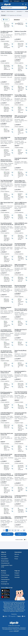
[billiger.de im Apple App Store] (14, 590)
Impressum (22, 627)
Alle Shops (3, 556)
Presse (16, 558)
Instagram (17, 573)
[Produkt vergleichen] (12, 26)
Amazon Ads (4, 581)
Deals (11, 1)
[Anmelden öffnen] (25, 4)
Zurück (8, 534)
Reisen (22, 1)
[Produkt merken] (12, 23)
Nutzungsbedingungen (7, 629)
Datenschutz (4, 627)
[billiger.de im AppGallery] (14, 597)
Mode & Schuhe (10, 11)
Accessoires (19, 11)
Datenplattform (4, 558)
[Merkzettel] (22, 4)
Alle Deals (3, 554)
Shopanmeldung (5, 575)
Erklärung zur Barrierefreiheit (19, 629)
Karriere (16, 556)
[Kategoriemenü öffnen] (2, 4)
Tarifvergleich (16, 1)
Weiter (19, 534)
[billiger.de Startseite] (7, 4)
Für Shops (3, 573)
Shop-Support (4, 577)
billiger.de (3, 11)
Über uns (17, 554)
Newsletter (17, 577)
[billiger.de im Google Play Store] (14, 593)
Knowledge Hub (5, 583)
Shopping (6, 1)
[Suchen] (25, 7)
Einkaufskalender (5, 563)
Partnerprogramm (5, 579)
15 (24, 530)
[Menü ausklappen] (14, 11)
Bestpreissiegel (5, 561)
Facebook (17, 575)
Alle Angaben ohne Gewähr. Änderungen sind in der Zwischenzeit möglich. (13, 605)
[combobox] (14, 7)
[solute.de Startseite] (14, 631)
